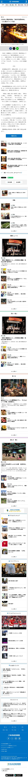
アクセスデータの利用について (7, 747)
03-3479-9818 (18, 57)
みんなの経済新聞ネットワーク (14, 764)
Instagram (15, 738)
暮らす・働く (20, 4)
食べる (7, 4)
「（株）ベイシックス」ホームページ (11, 172)
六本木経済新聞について (6, 743)
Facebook (8, 738)
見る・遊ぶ (12, 4)
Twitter (12, 738)
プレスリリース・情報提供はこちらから (9, 745)
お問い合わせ (4, 749)
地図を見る (14, 136)
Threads (19, 738)
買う (16, 4)
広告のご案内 (4, 751)
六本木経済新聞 (14, 2)
